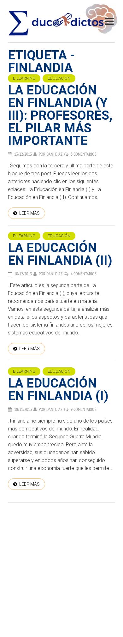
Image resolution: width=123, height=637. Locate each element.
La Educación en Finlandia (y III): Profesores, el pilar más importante (60, 115)
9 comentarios (84, 409)
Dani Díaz (54, 154)
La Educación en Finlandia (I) (58, 389)
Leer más (29, 213)
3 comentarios (84, 154)
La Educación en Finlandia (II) (60, 254)
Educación (59, 78)
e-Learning (24, 78)
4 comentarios (84, 274)
